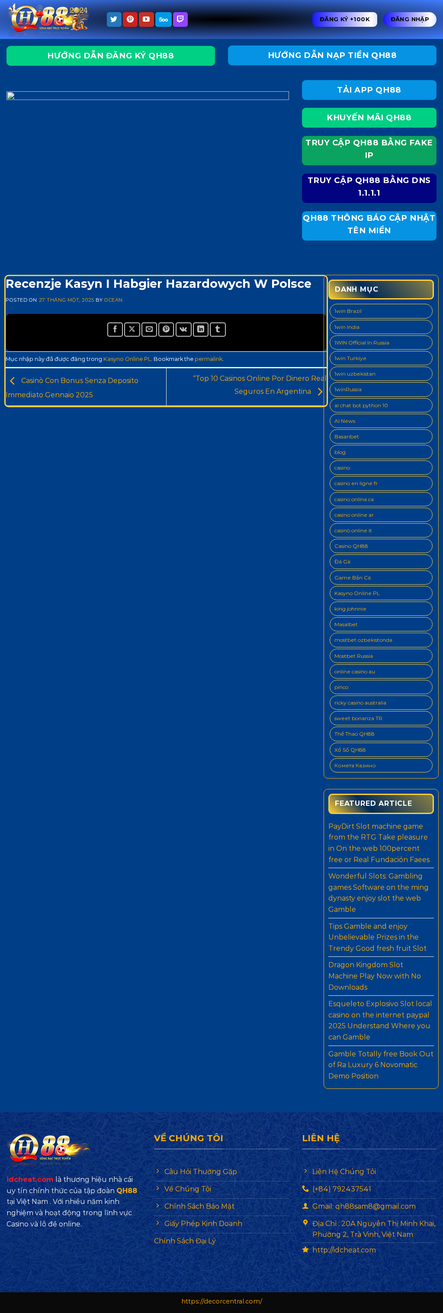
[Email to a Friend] (149, 329)
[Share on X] (132, 329)
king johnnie (350, 608)
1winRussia (348, 389)
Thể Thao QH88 (354, 734)
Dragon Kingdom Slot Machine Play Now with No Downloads (374, 976)
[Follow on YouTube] (146, 19)
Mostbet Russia (353, 656)
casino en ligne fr (356, 483)
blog (340, 452)
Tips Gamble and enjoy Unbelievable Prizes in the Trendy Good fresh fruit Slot (377, 937)
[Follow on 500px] (163, 19)
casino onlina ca (354, 499)
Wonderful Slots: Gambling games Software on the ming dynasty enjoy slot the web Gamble (378, 893)
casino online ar (354, 515)
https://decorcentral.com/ (221, 1301)
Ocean (113, 300)
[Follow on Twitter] (114, 19)
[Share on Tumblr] (217, 329)
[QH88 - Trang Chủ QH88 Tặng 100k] (49, 19)
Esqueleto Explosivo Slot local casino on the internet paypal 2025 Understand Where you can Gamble (380, 1020)
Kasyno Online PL (127, 359)
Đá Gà (342, 561)
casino (342, 467)
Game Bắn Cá (352, 577)
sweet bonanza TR (358, 718)
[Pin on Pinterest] (166, 329)
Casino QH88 (351, 546)
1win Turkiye (350, 358)
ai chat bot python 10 (361, 405)
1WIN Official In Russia (361, 342)
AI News (344, 421)
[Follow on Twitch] (180, 19)
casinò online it (353, 530)
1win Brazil (348, 311)
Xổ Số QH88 (350, 750)
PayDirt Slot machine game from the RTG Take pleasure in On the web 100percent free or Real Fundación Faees (379, 843)
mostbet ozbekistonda (363, 640)
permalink (208, 359)
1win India (347, 327)
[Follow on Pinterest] (130, 19)
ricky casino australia (360, 702)
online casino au (354, 671)
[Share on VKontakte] (184, 329)
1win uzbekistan (355, 373)
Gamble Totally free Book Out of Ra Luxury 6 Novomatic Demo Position (380, 1065)
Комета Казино (355, 765)
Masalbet (346, 624)
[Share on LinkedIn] (201, 329)
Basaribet (346, 436)
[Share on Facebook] (115, 329)
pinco (341, 687)
